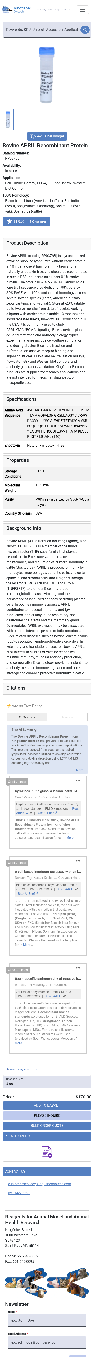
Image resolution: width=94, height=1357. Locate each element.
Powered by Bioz (12, 232)
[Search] (85, 30)
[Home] (36, 9)
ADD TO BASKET (47, 1105)
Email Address (17, 1333)
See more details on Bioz (73, 1068)
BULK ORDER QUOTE (47, 1126)
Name (11, 1311)
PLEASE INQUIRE (47, 1115)
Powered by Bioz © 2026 (23, 1069)
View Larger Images (49, 136)
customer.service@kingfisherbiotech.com (39, 1184)
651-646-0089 (19, 1193)
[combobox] (42, 29)
